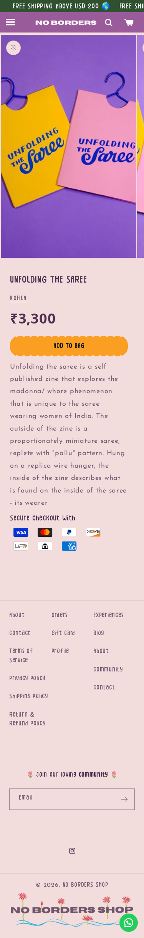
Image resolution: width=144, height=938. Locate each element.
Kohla (18, 298)
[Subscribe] (124, 799)
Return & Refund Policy (27, 719)
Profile (60, 651)
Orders (59, 615)
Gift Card (63, 633)
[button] (15, 22)
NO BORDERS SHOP (86, 885)
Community (107, 669)
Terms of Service (21, 656)
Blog (98, 633)
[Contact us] (128, 923)
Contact (20, 633)
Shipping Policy (28, 696)
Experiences (108, 615)
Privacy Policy (27, 678)
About (17, 615)
